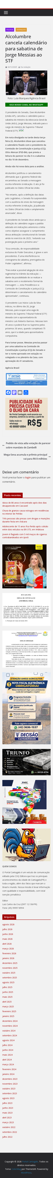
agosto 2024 (8, 1040)
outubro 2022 (8, 1127)
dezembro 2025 (9, 963)
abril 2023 (7, 1117)
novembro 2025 (10, 967)
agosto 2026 (8, 924)
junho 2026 (7, 934)
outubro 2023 (8, 1088)
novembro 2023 (10, 1083)
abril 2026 (7, 943)
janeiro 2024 (8, 1074)
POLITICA (9, 30)
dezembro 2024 (9, 1021)
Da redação (25, 67)
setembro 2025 (9, 977)
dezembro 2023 (9, 1079)
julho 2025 (7, 987)
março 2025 (8, 1006)
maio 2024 (7, 1054)
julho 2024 (7, 1045)
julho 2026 (7, 929)
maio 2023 (7, 1112)
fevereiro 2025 (9, 1011)
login (28, 477)
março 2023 (8, 1122)
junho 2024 (7, 1050)
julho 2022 (7, 1136)
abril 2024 (7, 1059)
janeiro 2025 (8, 1016)
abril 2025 (7, 1001)
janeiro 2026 (8, 958)
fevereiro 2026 (9, 953)
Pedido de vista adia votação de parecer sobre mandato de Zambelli (28, 445)
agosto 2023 (8, 1098)
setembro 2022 (9, 1132)
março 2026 (8, 948)
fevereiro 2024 (9, 1069)
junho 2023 (7, 1107)
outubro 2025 (8, 972)
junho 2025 (7, 992)
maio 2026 (7, 939)
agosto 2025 (8, 982)
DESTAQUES (21, 30)
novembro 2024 (10, 1025)
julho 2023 (7, 1103)
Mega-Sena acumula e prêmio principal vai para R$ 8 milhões (25, 456)
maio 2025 (7, 996)
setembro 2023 (9, 1093)
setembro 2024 (9, 1035)
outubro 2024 (8, 1030)
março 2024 (8, 1064)
